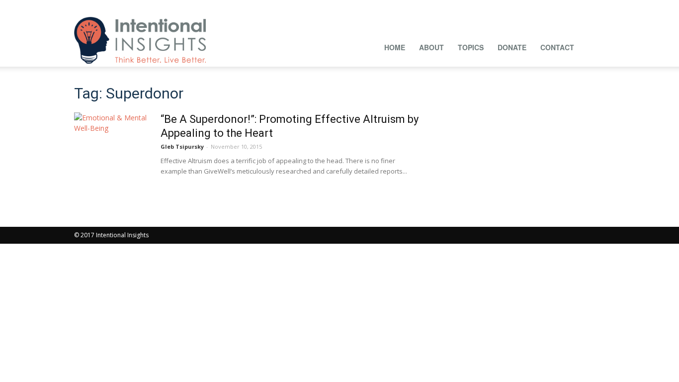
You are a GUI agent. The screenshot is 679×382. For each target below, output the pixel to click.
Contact (557, 47)
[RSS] (548, 7)
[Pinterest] (531, 7)
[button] (593, 46)
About (431, 47)
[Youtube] (597, 7)
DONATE (512, 47)
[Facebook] (482, 7)
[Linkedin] (515, 7)
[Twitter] (581, 7)
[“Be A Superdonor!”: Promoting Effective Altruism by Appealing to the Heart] (111, 149)
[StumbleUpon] (564, 7)
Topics (471, 47)
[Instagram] (499, 7)
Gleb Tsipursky (182, 146)
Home (394, 47)
